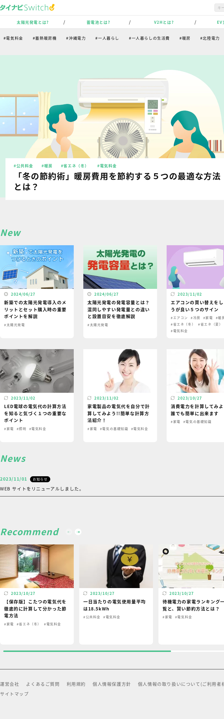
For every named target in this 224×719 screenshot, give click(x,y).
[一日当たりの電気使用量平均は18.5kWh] (116, 594)
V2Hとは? (164, 22)
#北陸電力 (203, 38)
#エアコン (179, 317)
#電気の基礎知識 (114, 428)
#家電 (208, 317)
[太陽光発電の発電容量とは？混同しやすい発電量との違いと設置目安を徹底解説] (120, 291)
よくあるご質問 (43, 684)
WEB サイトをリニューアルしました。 (42, 488)
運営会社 (9, 684)
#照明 (21, 428)
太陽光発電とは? (33, 22)
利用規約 (76, 684)
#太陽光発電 (14, 324)
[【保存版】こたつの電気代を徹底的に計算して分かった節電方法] (37, 594)
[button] (78, 532)
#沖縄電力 (69, 38)
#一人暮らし (101, 38)
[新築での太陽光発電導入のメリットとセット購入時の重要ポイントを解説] (37, 291)
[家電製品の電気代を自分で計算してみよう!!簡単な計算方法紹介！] (120, 395)
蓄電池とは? (98, 22)
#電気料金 (107, 165)
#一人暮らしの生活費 (142, 38)
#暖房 (178, 38)
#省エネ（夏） (210, 324)
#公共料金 (23, 165)
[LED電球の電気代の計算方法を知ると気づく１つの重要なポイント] (37, 395)
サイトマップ (14, 693)
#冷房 (196, 317)
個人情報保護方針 (112, 684)
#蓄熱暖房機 (38, 38)
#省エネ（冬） (75, 165)
